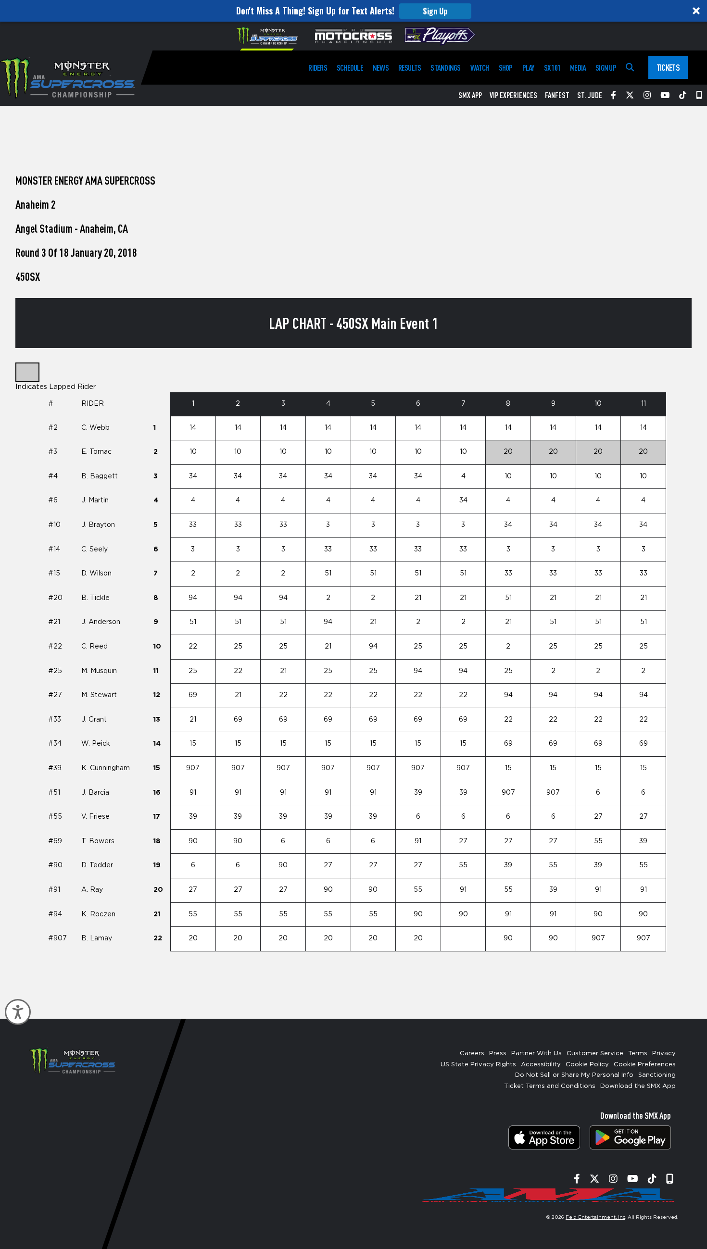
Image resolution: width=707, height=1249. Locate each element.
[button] (353, 11)
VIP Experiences (513, 95)
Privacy (664, 1053)
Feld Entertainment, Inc (595, 1217)
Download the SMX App (638, 1086)
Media (578, 67)
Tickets (668, 67)
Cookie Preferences (645, 1065)
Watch (479, 67)
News (381, 67)
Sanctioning (657, 1075)
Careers (472, 1053)
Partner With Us (536, 1053)
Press (497, 1053)
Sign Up (435, 11)
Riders (317, 67)
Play (528, 67)
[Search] (630, 67)
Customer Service (595, 1053)
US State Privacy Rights (478, 1065)
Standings (445, 67)
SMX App (470, 95)
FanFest (557, 95)
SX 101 (552, 67)
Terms (637, 1053)
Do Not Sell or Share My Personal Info (574, 1075)
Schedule (350, 67)
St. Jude (589, 95)
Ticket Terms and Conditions (549, 1086)
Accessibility (541, 1065)
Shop (506, 67)
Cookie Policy (587, 1065)
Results (409, 67)
